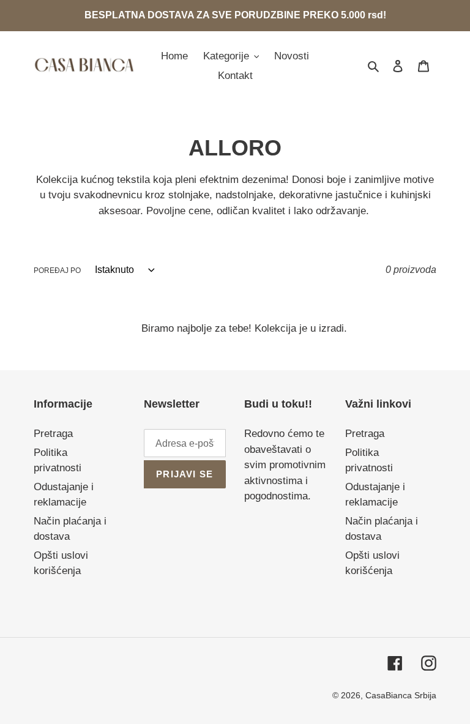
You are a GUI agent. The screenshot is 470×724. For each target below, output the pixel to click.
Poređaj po (57, 270)
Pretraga (53, 433)
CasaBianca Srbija (400, 695)
